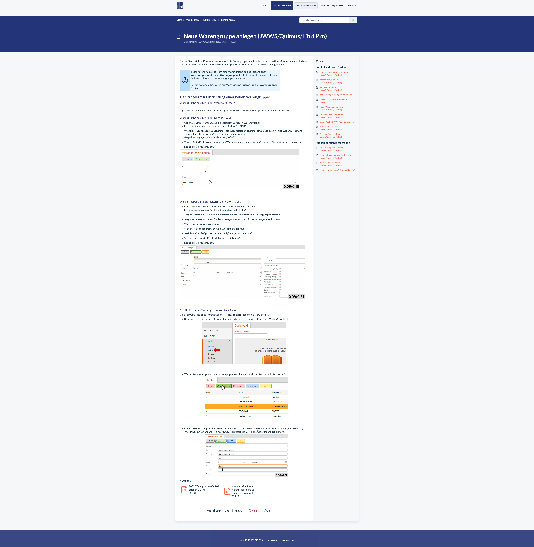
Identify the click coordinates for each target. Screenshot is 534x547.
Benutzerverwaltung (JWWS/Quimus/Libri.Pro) (331, 88)
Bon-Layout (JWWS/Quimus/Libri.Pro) (336, 95)
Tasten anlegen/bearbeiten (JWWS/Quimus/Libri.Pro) (331, 115)
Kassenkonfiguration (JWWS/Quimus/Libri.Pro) (331, 81)
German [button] (350, 5)
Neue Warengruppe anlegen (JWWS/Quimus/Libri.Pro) (332, 108)
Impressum (273, 540)
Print (322, 61)
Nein (254, 510)
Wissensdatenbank (282, 5)
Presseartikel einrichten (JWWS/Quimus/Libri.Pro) (331, 135)
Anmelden (324, 5)
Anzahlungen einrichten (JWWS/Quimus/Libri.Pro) (331, 127)
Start (265, 5)
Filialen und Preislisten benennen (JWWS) (334, 100)
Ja (268, 510)
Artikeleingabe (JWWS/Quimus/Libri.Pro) (337, 170)
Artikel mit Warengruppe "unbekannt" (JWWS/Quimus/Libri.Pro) (336, 156)
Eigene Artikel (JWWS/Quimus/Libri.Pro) (337, 122)
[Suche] (353, 20)
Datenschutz (288, 540)
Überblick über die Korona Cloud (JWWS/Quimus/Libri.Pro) (334, 73)
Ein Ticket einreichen (306, 5)
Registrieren (337, 5)
